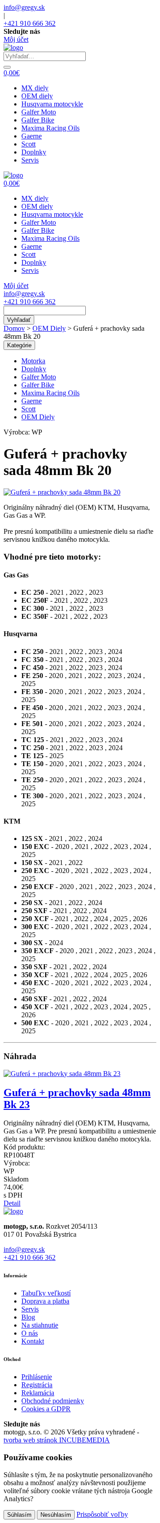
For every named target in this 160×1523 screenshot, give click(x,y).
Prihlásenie (36, 1377)
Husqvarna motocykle (52, 104)
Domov (14, 328)
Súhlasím (19, 1514)
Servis (30, 160)
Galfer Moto (38, 112)
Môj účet (16, 39)
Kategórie (19, 345)
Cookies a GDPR (46, 1409)
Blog (28, 1317)
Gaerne (31, 136)
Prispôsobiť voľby (102, 1514)
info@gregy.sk (24, 7)
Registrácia (36, 1385)
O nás (29, 1333)
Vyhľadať (19, 320)
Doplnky (33, 152)
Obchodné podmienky (52, 1401)
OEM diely (37, 96)
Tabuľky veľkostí (46, 1293)
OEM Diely (49, 328)
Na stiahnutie (39, 1325)
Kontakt (32, 1341)
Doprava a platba (45, 1301)
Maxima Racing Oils (50, 128)
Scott (28, 144)
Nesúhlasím (55, 1514)
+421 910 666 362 (30, 23)
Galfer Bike (37, 120)
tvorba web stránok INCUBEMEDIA (57, 1440)
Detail (12, 1203)
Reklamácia (37, 1393)
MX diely (34, 88)
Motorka (33, 361)
